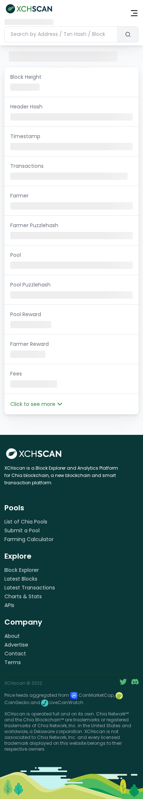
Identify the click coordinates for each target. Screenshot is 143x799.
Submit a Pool (22, 530)
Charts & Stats (23, 596)
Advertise (16, 644)
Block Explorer (21, 570)
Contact (15, 653)
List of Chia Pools (25, 521)
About (12, 636)
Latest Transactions (29, 587)
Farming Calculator (29, 539)
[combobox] (60, 34)
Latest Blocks (20, 578)
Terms (12, 662)
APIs (9, 605)
